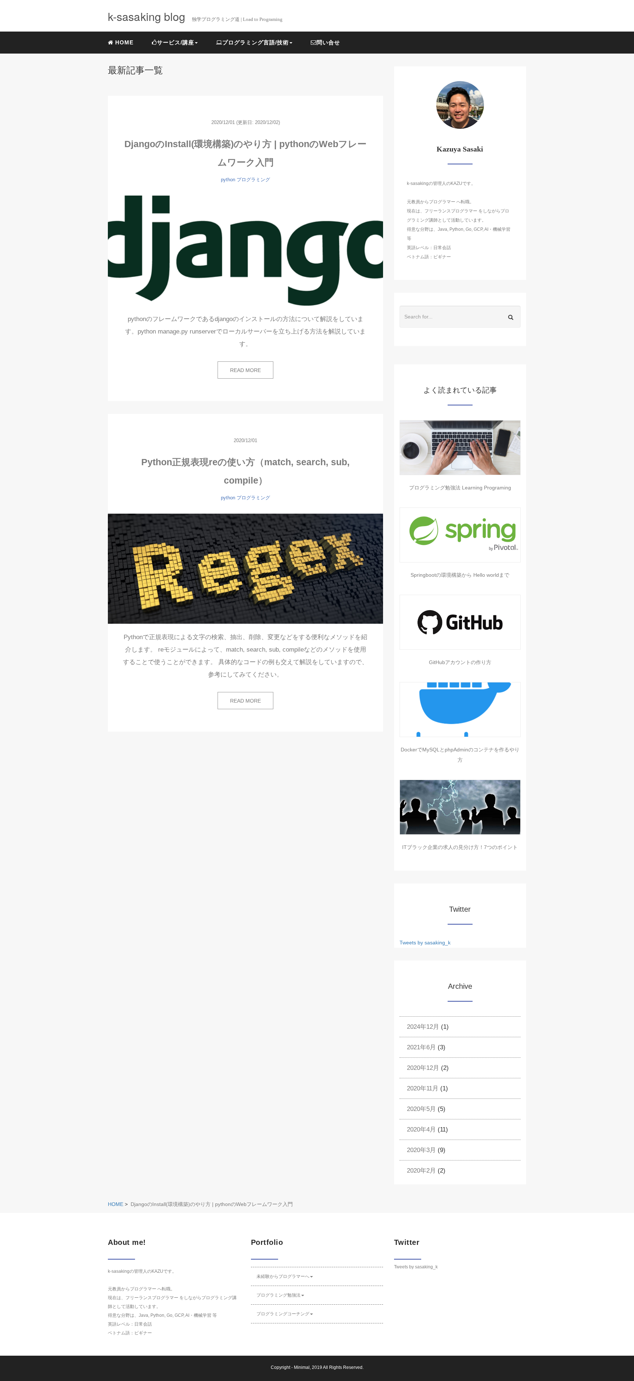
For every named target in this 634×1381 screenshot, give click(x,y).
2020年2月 (421, 1170)
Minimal (302, 1367)
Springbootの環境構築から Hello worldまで (460, 575)
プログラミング (253, 179)
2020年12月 (423, 1067)
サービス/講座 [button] (175, 42)
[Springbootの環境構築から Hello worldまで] (460, 534)
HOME (123, 42)
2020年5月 (421, 1108)
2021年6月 (421, 1047)
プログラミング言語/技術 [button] (255, 42)
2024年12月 (423, 1026)
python (228, 179)
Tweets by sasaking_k (425, 942)
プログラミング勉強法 (278, 1295)
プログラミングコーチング (282, 1313)
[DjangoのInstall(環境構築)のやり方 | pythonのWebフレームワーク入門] (245, 251)
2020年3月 (421, 1150)
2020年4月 (421, 1129)
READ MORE (245, 370)
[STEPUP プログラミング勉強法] (460, 447)
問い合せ (328, 42)
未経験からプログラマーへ (282, 1276)
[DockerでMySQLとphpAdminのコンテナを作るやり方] (460, 709)
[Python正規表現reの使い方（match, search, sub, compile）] (245, 569)
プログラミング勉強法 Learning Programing (460, 488)
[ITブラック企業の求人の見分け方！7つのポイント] (460, 807)
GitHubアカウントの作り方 (460, 662)
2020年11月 (422, 1088)
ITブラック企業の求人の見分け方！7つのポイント (460, 847)
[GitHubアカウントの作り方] (460, 622)
